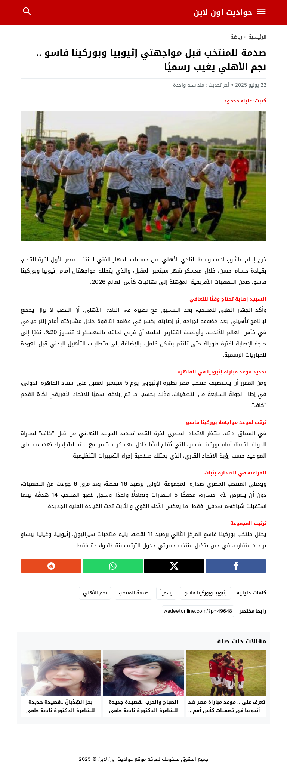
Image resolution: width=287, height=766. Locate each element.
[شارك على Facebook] (236, 566)
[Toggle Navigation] (263, 12)
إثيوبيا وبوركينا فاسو (205, 592)
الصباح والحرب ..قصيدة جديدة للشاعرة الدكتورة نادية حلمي (143, 706)
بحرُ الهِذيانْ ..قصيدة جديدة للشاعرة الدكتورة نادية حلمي (60, 706)
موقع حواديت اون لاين (122, 759)
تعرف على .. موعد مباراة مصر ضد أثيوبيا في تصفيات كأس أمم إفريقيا (226, 710)
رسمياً (166, 592)
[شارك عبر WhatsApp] (112, 566)
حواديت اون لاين (223, 12)
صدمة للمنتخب (133, 592)
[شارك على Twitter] (174, 566)
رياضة (236, 36)
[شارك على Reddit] (51, 566)
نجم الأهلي (95, 592)
